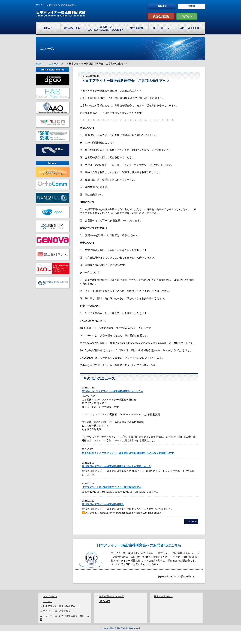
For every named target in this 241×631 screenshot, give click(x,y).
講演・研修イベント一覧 (111, 596)
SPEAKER (104, 601)
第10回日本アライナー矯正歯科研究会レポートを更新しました (116, 466)
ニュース (54, 63)
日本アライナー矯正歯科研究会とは (61, 606)
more (191, 521)
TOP (38, 63)
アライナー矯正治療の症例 (57, 611)
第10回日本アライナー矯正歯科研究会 (103, 504)
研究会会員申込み (163, 596)
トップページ (50, 596)
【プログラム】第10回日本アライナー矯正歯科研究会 (111, 487)
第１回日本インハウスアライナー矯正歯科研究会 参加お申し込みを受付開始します (128, 453)
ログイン (186, 16)
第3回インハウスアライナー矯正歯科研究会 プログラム (112, 391)
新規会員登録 (161, 16)
